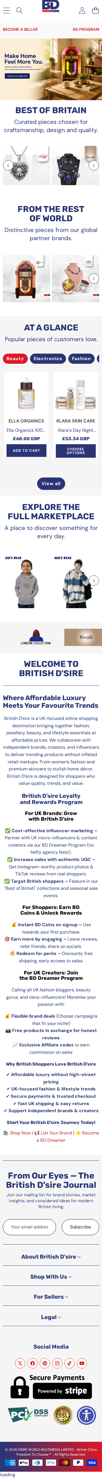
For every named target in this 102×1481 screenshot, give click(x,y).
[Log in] (82, 10)
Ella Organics (26, 421)
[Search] (19, 10)
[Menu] (6, 10)
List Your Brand (56, 1133)
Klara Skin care (75, 421)
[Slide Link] (51, 69)
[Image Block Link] (26, 165)
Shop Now (20, 1133)
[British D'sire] (50, 2)
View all (51, 484)
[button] (95, 10)
